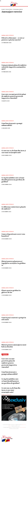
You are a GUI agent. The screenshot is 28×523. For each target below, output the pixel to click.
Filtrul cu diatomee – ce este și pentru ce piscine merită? (12, 39)
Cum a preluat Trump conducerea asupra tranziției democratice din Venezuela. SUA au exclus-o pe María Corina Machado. (12, 476)
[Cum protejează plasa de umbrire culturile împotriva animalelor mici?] (14, 53)
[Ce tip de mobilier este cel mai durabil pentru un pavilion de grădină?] (14, 165)
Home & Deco (9, 9)
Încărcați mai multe (6, 394)
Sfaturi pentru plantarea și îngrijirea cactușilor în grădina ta (13, 263)
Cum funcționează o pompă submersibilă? (11, 124)
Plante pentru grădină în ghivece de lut (11, 291)
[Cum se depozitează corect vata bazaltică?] (14, 222)
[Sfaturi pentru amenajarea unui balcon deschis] (14, 332)
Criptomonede (22, 427)
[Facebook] (2, 451)
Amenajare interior (20, 14)
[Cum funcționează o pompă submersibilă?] (14, 111)
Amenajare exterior (7, 14)
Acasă (3, 9)
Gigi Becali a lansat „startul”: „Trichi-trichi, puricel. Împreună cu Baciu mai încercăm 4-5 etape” (12, 482)
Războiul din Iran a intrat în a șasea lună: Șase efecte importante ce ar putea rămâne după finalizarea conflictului (14, 505)
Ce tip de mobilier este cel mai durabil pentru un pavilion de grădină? (13, 180)
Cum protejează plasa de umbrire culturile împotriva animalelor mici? (14, 67)
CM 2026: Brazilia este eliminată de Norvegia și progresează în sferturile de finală (14, 510)
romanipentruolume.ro (7, 446)
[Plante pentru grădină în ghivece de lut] (14, 278)
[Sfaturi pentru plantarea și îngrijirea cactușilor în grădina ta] (14, 249)
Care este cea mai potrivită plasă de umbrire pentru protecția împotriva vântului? (13, 96)
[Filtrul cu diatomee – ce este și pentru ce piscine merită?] (14, 25)
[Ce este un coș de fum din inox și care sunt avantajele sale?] (14, 138)
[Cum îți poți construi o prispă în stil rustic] (14, 305)
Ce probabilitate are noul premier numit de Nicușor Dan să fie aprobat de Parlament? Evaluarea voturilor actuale (12, 494)
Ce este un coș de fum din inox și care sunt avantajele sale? (13, 151)
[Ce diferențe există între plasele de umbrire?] (14, 194)
